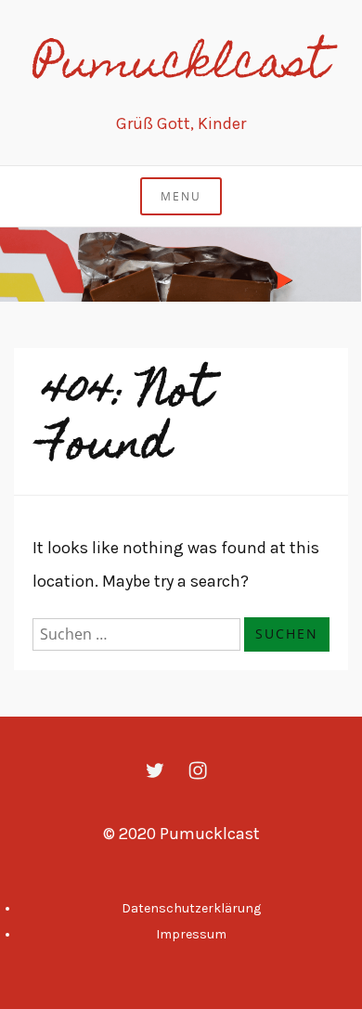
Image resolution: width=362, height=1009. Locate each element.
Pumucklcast (181, 66)
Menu (181, 196)
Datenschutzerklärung (191, 908)
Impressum (191, 934)
